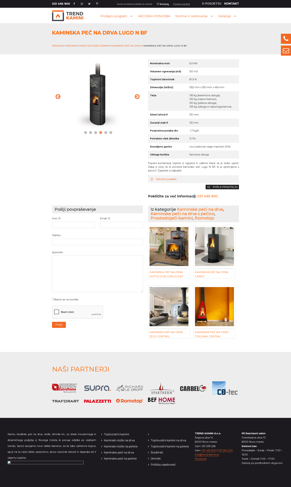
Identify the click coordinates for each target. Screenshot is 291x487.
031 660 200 (225, 450)
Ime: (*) (56, 218)
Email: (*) (105, 218)
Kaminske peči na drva (126, 45)
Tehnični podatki (165, 179)
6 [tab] (110, 133)
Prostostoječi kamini (94, 45)
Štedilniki (157, 452)
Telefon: (56, 235)
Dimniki (156, 458)
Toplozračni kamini (116, 434)
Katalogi (224, 16)
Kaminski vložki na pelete (121, 446)
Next (137, 97)
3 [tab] (95, 133)
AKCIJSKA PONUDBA (154, 16)
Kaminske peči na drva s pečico (182, 213)
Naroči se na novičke (66, 299)
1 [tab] (85, 133)
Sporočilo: (57, 252)
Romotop (204, 218)
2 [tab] (90, 133)
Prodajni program (114, 16)
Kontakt (231, 3)
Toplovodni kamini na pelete (170, 446)
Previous (58, 97)
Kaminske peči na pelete (120, 458)
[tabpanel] (97, 94)
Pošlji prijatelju (225, 186)
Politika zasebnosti (163, 464)
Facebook (200, 458)
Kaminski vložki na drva (119, 440)
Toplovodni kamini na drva (168, 440)
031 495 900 (61, 3)
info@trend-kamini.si (207, 454)
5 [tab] (105, 133)
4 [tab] (100, 133)
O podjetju (211, 3)
